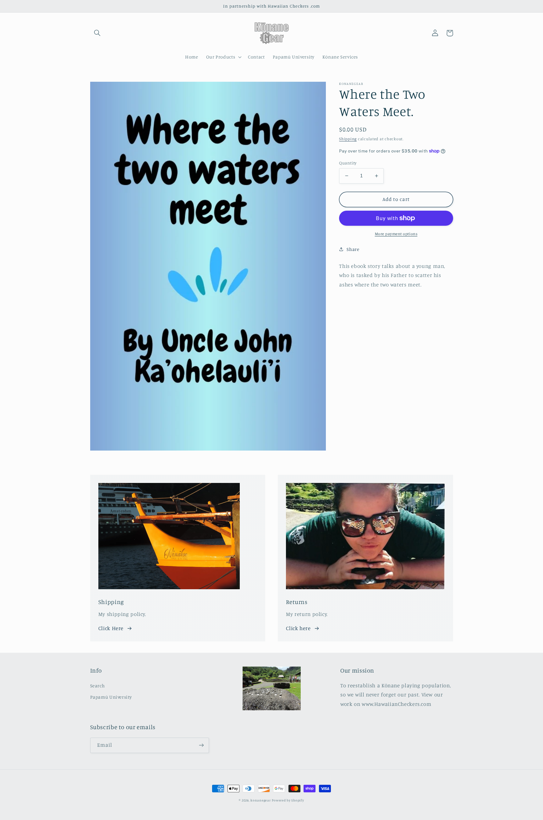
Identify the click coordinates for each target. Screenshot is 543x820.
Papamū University (111, 697)
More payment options (396, 233)
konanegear (260, 800)
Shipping (348, 138)
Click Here (110, 628)
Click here (298, 628)
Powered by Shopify (288, 800)
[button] (97, 33)
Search (97, 685)
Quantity (347, 162)
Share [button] (353, 249)
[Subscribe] (201, 745)
